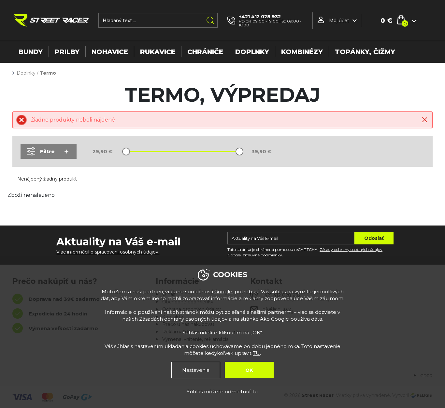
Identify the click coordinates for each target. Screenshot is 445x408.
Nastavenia (195, 370)
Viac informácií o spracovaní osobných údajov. (107, 252)
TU (256, 353)
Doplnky (26, 73)
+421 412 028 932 (260, 17)
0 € (386, 20)
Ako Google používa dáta (291, 319)
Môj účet (339, 20)
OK (249, 370)
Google (223, 291)
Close (424, 119)
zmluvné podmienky (262, 255)
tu (255, 391)
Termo (48, 73)
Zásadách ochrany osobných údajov (183, 319)
